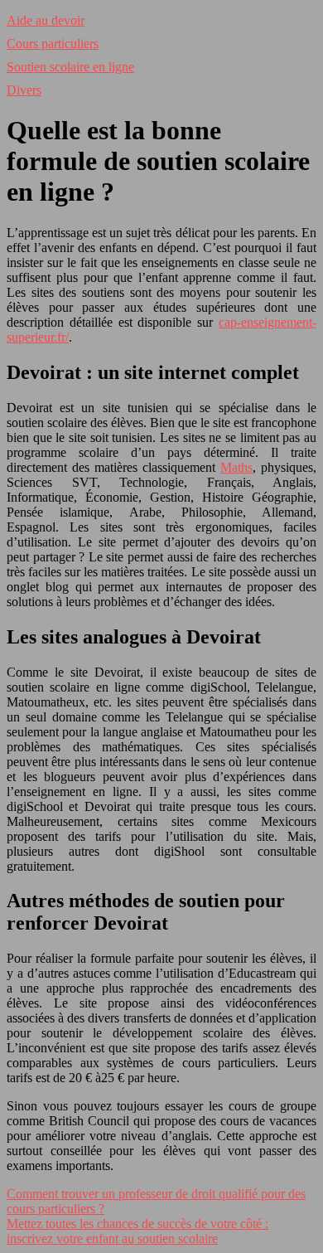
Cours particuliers (53, 43)
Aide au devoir (45, 20)
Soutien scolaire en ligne (70, 67)
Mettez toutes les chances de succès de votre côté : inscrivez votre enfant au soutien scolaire (137, 1231)
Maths (236, 467)
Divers (24, 90)
